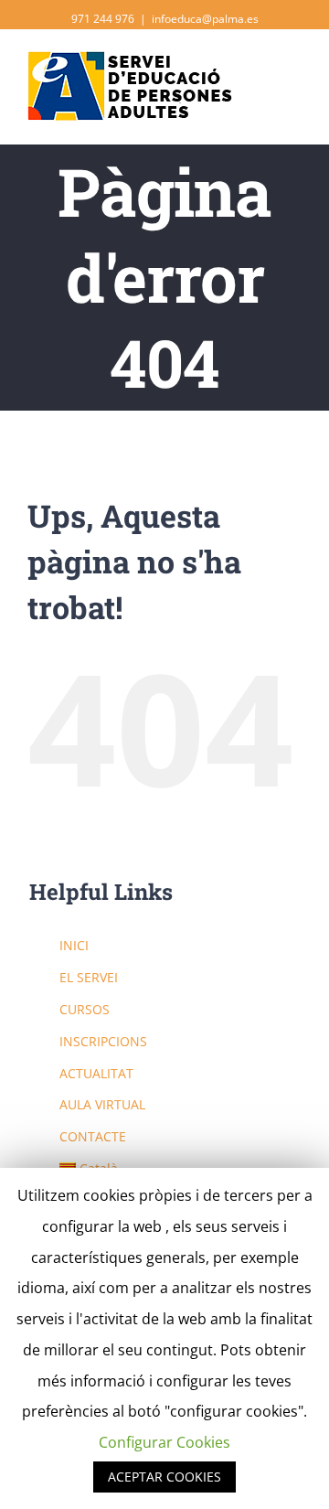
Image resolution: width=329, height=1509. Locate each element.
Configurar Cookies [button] (164, 1442)
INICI (74, 945)
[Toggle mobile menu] (294, 73)
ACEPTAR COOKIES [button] (164, 1476)
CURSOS (84, 1009)
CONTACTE (92, 1136)
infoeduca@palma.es (205, 19)
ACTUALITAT (96, 1073)
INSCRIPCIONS (103, 1041)
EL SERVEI (88, 977)
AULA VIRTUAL (102, 1104)
